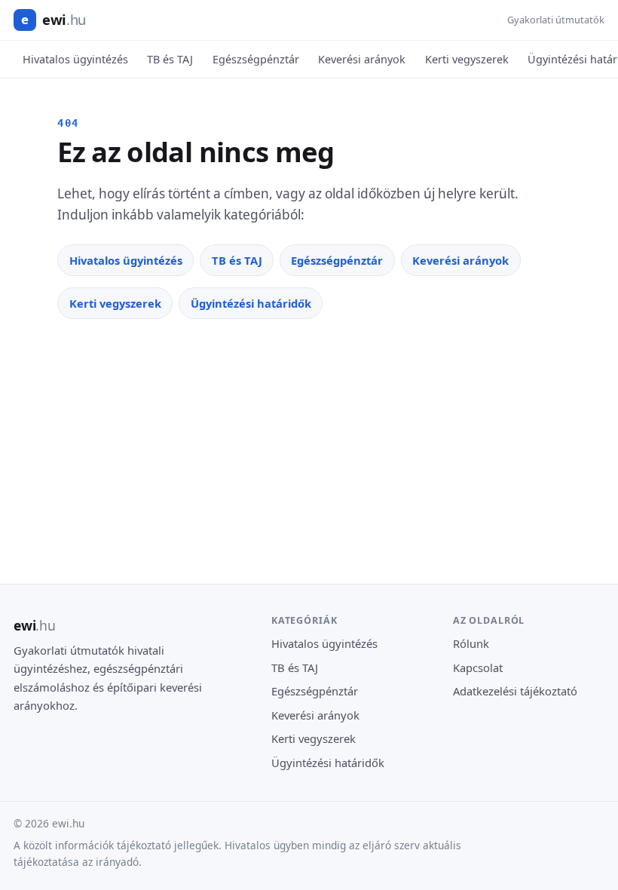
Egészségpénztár (256, 59)
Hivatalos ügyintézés (75, 59)
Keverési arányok (361, 59)
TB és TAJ (170, 59)
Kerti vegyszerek (467, 59)
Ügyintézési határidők (251, 303)
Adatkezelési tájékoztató (515, 690)
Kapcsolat (478, 667)
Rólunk (471, 643)
